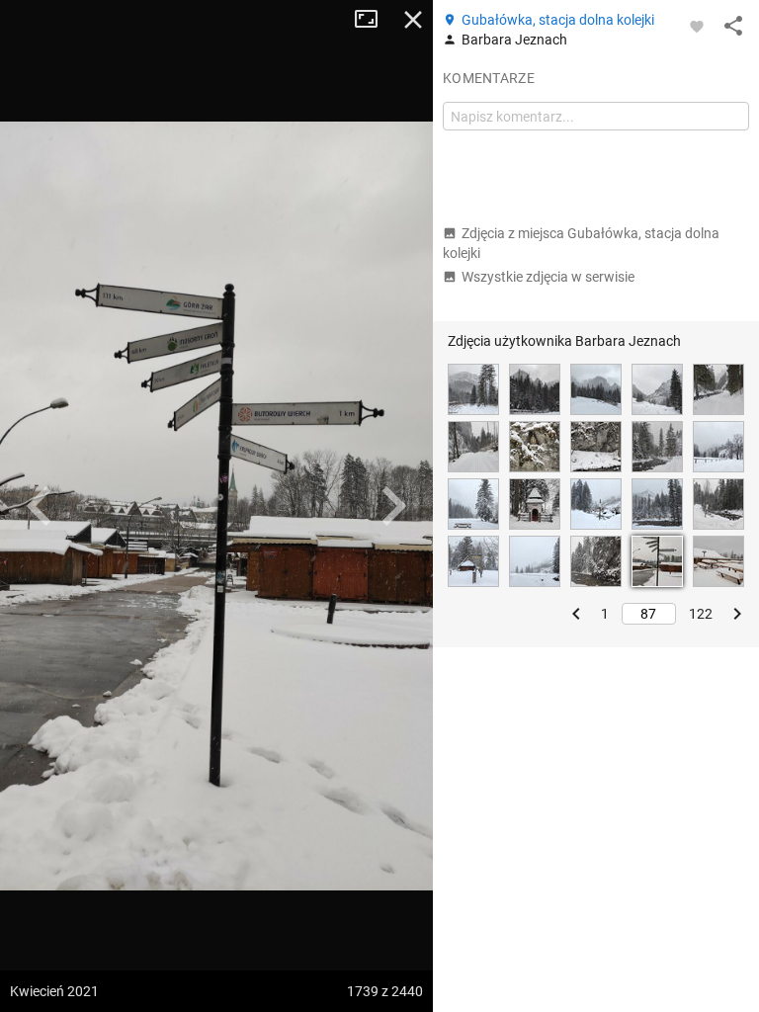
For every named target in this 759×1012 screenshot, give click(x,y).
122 (701, 614)
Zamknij (413, 20)
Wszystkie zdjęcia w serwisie (548, 277)
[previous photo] (39, 506)
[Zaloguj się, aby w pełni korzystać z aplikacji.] (697, 26)
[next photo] (393, 506)
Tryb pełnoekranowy (373, 20)
